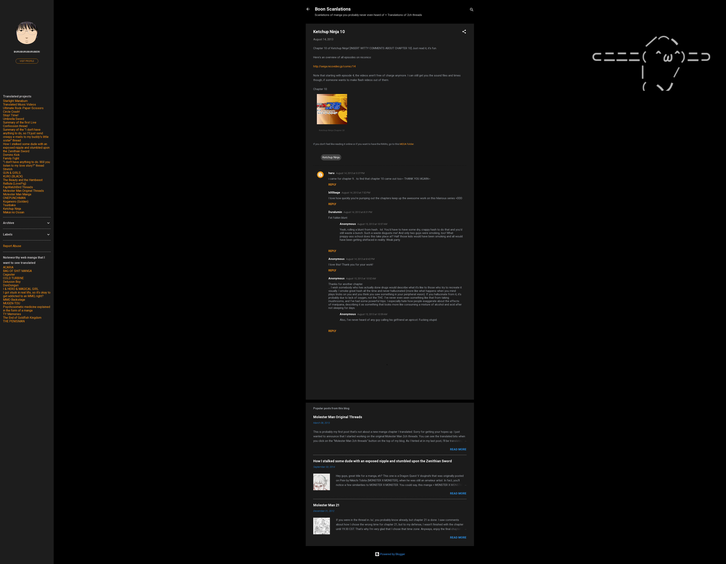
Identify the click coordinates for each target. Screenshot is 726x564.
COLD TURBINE (13, 278)
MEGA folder (407, 144)
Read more (458, 449)
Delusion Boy (12, 282)
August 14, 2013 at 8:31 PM (358, 212)
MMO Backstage (14, 299)
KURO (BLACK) (13, 176)
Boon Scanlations (333, 9)
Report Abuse (12, 246)
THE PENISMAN (14, 321)
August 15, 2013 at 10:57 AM (372, 224)
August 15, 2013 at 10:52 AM (361, 278)
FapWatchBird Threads (18, 187)
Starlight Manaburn (15, 101)
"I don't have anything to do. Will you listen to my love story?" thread (26, 163)
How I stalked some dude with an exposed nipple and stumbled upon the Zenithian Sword (382, 461)
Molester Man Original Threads (337, 417)
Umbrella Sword (13, 119)
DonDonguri (11, 285)
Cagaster (9, 274)
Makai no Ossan (13, 212)
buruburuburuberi (27, 51)
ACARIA (8, 267)
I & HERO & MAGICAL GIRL (21, 289)
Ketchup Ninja (331, 157)
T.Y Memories (12, 314)
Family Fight (11, 158)
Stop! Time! (11, 115)
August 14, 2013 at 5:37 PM (350, 173)
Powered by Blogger (392, 554)
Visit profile (27, 61)
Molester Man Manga (17, 194)
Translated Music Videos (19, 104)
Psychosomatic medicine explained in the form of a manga (26, 308)
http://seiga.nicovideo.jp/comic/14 (334, 66)
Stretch (7, 169)
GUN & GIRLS (12, 173)
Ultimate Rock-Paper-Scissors (23, 108)
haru (331, 173)
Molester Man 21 (326, 505)
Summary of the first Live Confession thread (19, 124)
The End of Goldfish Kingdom (22, 317)
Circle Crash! (11, 111)
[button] (464, 32)
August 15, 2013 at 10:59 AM (372, 314)
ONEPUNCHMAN (14, 198)
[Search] (471, 10)
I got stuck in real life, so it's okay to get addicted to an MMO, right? (26, 294)
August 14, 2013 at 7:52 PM (356, 192)
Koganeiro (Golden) (15, 201)
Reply (332, 184)
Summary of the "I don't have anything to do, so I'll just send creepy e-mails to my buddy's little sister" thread (26, 135)
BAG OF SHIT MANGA (17, 271)
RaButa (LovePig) (14, 183)
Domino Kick (11, 155)
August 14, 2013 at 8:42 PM (360, 259)
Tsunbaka (9, 205)
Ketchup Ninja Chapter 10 (331, 130)
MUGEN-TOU (11, 303)
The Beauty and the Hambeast (23, 180)
